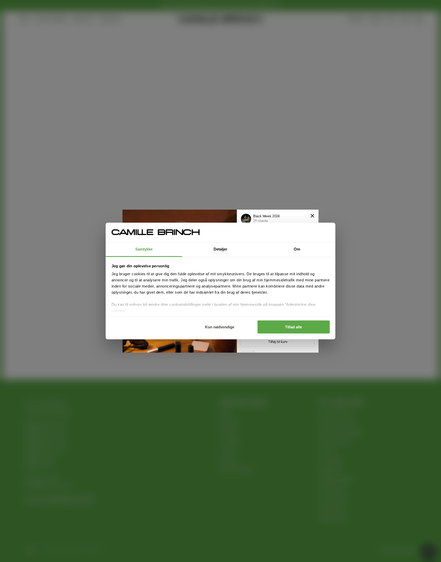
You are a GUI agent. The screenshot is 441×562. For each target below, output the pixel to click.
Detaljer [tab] (221, 249)
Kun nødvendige (219, 327)
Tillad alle (293, 327)
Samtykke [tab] (144, 249)
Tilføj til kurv (277, 342)
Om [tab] (297, 249)
